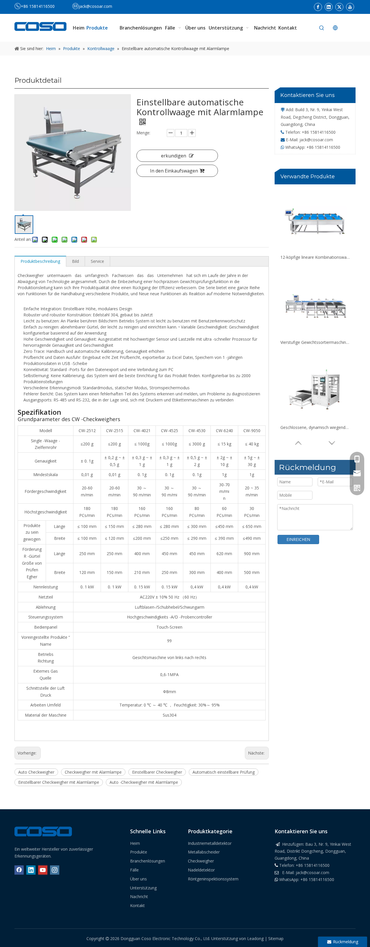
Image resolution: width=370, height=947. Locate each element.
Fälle (134, 870)
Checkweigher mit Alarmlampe (93, 772)
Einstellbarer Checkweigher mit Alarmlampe (58, 782)
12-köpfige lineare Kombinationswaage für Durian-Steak (315, 257)
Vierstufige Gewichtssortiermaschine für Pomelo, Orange (315, 342)
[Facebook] (318, 7)
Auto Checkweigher (36, 772)
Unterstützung (143, 888)
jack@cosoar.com (95, 6)
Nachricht (139, 896)
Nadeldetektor (201, 870)
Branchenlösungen (147, 861)
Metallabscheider (204, 852)
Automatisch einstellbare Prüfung (224, 772)
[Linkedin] (329, 7)
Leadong (256, 938)
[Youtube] (350, 7)
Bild (75, 261)
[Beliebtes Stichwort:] (322, 28)
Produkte (138, 852)
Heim (135, 843)
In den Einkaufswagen (174, 171)
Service (97, 261)
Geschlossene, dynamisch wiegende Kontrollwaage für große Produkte (315, 427)
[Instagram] (54, 870)
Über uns (138, 879)
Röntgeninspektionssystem (213, 879)
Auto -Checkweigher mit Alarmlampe (144, 782)
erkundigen (173, 156)
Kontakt (137, 905)
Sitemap (276, 938)
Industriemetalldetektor (210, 843)
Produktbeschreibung (40, 261)
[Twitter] (339, 7)
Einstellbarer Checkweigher (157, 772)
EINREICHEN (298, 539)
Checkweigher (201, 861)
